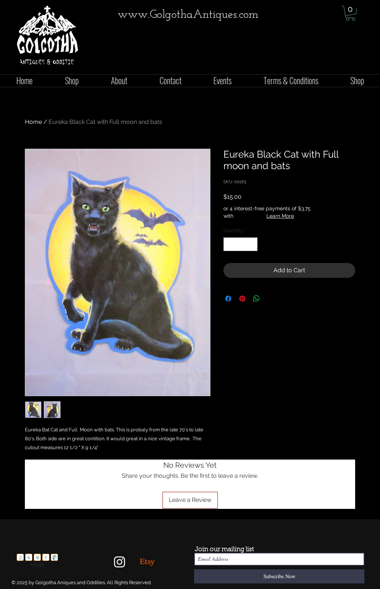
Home (33, 121)
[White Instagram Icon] (119, 562)
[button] (350, 13)
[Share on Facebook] (228, 298)
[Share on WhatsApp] (256, 298)
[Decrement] (229, 244)
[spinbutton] (240, 244)
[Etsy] (147, 562)
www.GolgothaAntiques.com (188, 15)
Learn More (280, 216)
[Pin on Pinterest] (242, 298)
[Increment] (251, 244)
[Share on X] (270, 298)
